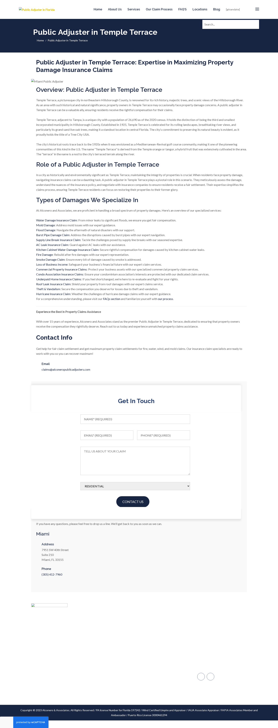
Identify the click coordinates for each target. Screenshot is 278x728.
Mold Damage (45, 225)
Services (133, 9)
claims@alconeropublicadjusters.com (66, 369)
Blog (216, 9)
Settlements (129, 692)
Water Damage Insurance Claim (56, 220)
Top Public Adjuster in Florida (139, 620)
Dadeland (206, 643)
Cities (125, 642)
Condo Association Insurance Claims (59, 274)
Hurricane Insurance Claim (53, 294)
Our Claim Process (159, 9)
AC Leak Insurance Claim (52, 245)
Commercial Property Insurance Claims (61, 269)
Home (98, 9)
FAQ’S (182, 9)
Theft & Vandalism (48, 289)
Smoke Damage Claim (50, 259)
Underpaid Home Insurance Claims (58, 279)
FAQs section (111, 299)
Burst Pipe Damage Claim (52, 235)
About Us (115, 9)
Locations (200, 9)
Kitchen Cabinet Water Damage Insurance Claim (67, 249)
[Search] (255, 24)
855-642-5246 (210, 627)
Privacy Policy (130, 685)
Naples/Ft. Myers (211, 651)
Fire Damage (44, 254)
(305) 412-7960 (52, 574)
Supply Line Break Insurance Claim (58, 240)
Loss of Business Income (52, 264)
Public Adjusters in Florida (83, 626)
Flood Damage (45, 230)
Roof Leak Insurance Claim (53, 284)
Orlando (206, 667)
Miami (204, 635)
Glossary (127, 678)
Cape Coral (207, 659)
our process (165, 299)
